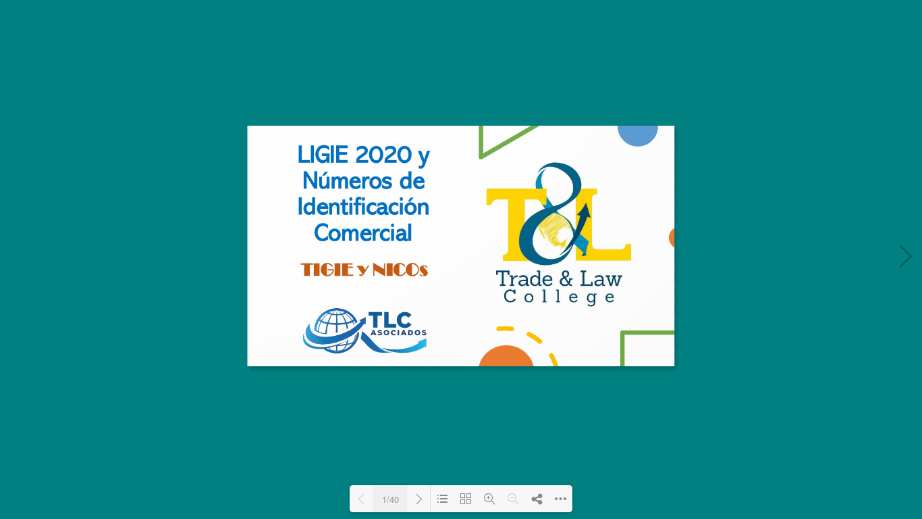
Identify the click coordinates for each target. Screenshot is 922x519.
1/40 (390, 499)
